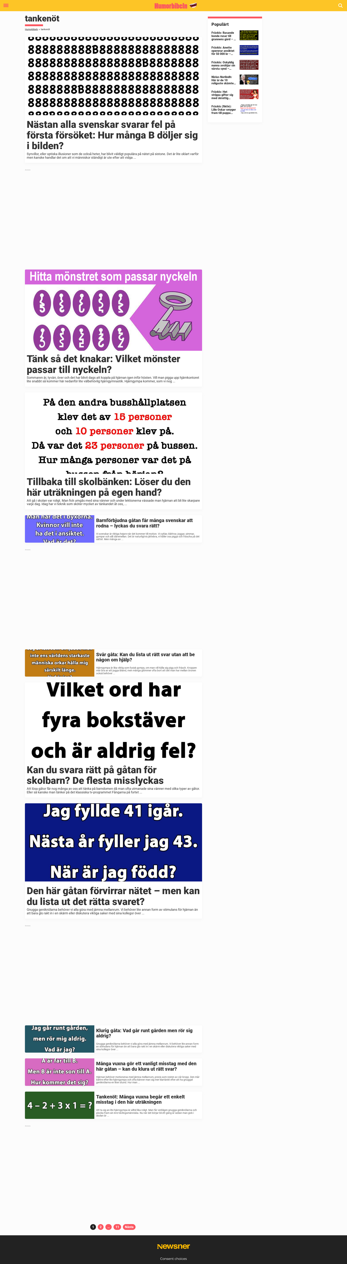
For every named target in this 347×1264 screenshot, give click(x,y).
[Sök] (341, 5)
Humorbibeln (31, 29)
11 (118, 1227)
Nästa (129, 1227)
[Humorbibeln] (172, 5)
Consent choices (173, 1259)
